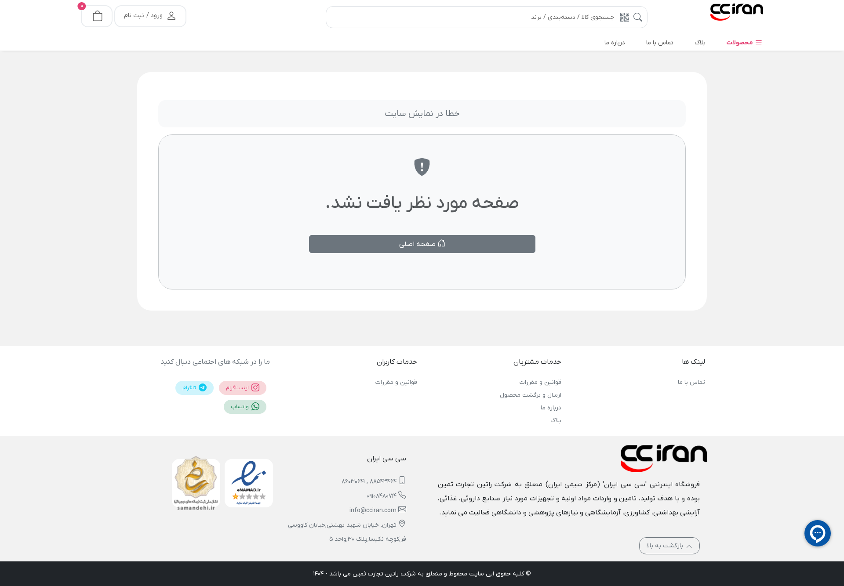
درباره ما (551, 408)
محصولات (740, 43)
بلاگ (555, 420)
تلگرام (189, 387)
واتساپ (240, 406)
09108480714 (382, 496)
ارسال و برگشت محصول (530, 395)
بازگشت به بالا (666, 546)
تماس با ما (691, 382)
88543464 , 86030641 (369, 481)
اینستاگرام (238, 387)
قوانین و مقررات (540, 382)
